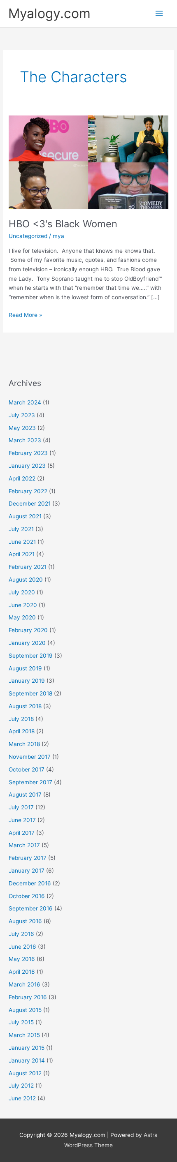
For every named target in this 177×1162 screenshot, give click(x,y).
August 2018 (25, 706)
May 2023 (22, 428)
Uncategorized (28, 236)
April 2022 (22, 478)
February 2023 (28, 453)
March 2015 (24, 1035)
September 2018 (30, 693)
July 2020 (22, 592)
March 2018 (24, 744)
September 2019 (31, 655)
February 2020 (28, 630)
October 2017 (26, 769)
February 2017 (28, 858)
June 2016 (22, 946)
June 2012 (22, 1098)
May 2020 (22, 617)
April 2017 (22, 832)
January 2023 (27, 465)
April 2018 (22, 731)
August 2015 (25, 1010)
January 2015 (26, 1047)
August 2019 (25, 668)
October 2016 (27, 896)
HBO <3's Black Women (63, 224)
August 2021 (25, 516)
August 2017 (25, 794)
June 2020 (23, 605)
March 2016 (24, 984)
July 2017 (21, 807)
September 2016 (31, 908)
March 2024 (25, 402)
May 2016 (22, 959)
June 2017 (22, 820)
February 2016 (28, 997)
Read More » (25, 314)
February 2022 (28, 491)
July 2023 (22, 415)
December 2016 (30, 883)
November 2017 (30, 756)
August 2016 (25, 921)
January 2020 (27, 643)
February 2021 (28, 567)
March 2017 (24, 845)
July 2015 (21, 1022)
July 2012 (21, 1085)
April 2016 (22, 971)
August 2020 (26, 579)
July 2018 (21, 719)
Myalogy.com (49, 13)
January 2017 (26, 870)
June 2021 (22, 541)
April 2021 (22, 554)
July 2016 (21, 934)
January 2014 (27, 1060)
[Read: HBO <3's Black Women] (88, 161)
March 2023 (25, 440)
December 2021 (30, 503)
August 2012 (25, 1073)
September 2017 (30, 782)
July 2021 (21, 529)
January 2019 (27, 680)
